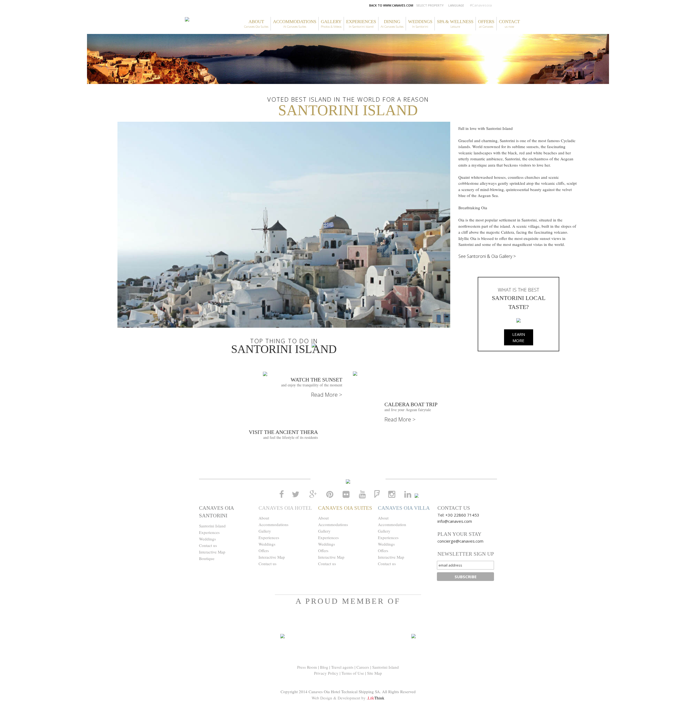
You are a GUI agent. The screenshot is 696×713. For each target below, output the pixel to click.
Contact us (208, 545)
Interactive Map (212, 552)
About (264, 518)
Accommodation (392, 524)
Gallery (265, 531)
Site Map (374, 673)
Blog (324, 667)
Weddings (207, 539)
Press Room (307, 667)
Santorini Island (212, 526)
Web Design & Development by (348, 698)
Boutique (207, 558)
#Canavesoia (481, 5)
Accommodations (273, 524)
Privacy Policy (326, 673)
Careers (362, 667)
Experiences (209, 532)
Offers (264, 550)
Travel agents (342, 667)
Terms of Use (352, 673)
